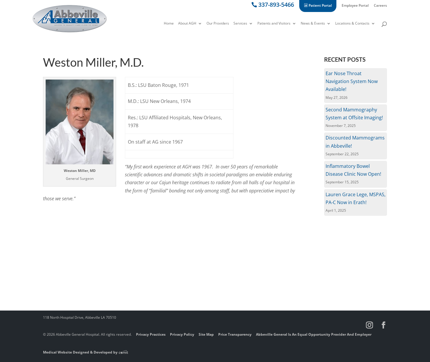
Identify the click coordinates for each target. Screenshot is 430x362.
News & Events (313, 24)
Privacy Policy (182, 334)
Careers (380, 6)
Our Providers (218, 24)
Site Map (206, 334)
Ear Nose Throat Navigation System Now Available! (352, 81)
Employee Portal (355, 6)
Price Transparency (235, 334)
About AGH (187, 24)
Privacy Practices (151, 334)
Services (240, 24)
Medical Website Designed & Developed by (80, 352)
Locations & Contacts (352, 24)
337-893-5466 (276, 5)
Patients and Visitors (273, 24)
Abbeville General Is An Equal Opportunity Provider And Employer (313, 334)
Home (169, 24)
